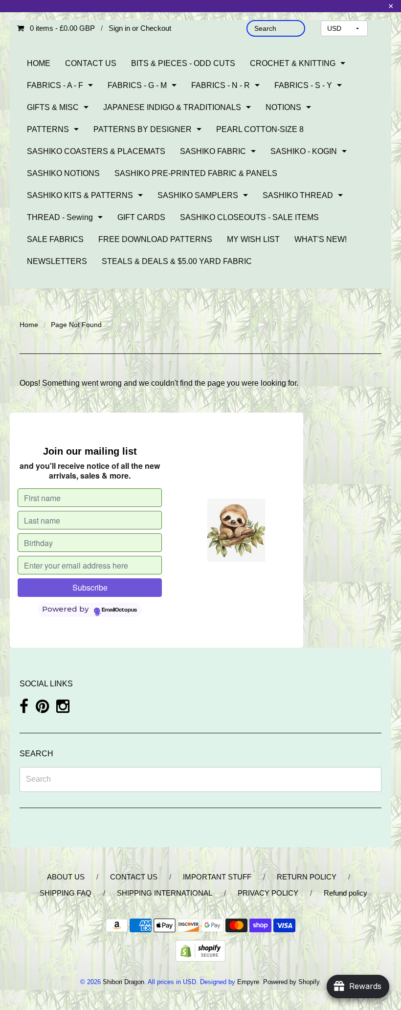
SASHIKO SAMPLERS (197, 195)
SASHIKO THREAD (298, 195)
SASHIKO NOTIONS (63, 173)
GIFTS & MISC (53, 107)
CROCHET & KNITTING (292, 63)
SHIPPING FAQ (65, 893)
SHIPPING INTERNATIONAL (164, 893)
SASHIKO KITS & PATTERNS (80, 195)
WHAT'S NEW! (320, 239)
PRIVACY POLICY (268, 893)
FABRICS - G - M (137, 85)
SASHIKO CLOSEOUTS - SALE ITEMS (249, 217)
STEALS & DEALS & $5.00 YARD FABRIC (177, 261)
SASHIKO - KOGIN (303, 151)
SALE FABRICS (55, 239)
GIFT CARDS (141, 217)
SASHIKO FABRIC (213, 151)
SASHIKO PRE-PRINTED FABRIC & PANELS (195, 173)
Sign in (119, 28)
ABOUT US (66, 877)
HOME (38, 63)
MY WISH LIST (253, 239)
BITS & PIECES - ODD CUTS (183, 63)
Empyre (248, 982)
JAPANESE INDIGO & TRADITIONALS (172, 107)
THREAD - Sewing (60, 217)
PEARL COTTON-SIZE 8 (260, 129)
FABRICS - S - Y (303, 85)
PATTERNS (48, 129)
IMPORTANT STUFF (217, 877)
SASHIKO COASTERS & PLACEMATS (96, 151)
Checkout (155, 28)
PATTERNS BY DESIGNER (142, 129)
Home (29, 325)
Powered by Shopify (291, 982)
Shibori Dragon (123, 982)
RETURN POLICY (306, 877)
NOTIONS (283, 107)
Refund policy (345, 893)
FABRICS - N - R (220, 85)
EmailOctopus (119, 610)
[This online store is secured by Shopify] (200, 950)
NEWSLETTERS (57, 261)
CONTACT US (90, 63)
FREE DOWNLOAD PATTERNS (155, 239)
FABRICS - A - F (55, 85)
